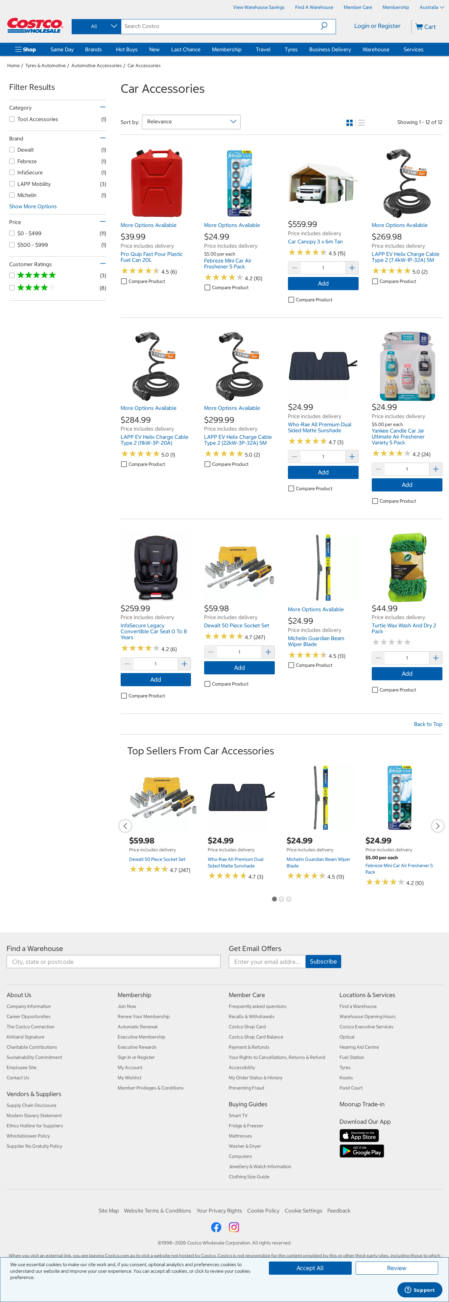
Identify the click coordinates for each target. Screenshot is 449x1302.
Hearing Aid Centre (359, 1047)
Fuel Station (352, 1057)
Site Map (109, 1210)
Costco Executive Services (366, 1027)
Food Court (351, 1088)
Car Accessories (144, 65)
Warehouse (376, 49)
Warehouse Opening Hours (368, 1016)
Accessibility (242, 1067)
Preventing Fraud (246, 1088)
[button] (328, 26)
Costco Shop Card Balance (256, 1037)
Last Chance (186, 49)
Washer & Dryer (245, 1146)
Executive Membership (141, 1037)
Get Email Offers (255, 948)
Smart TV (238, 1115)
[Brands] (103, 49)
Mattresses (240, 1136)
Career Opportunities (29, 1016)
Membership (227, 49)
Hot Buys (127, 49)
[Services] (425, 49)
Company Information (29, 1006)
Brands (93, 49)
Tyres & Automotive (45, 65)
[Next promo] (438, 826)
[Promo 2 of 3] (281, 899)
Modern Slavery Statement (34, 1115)
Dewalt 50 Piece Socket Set (157, 859)
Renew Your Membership (144, 1016)
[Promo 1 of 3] (274, 899)
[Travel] (272, 49)
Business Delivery (330, 49)
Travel (263, 49)
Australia (429, 7)
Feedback (338, 1210)
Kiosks (346, 1078)
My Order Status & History (255, 1078)
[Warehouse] (391, 49)
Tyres (291, 49)
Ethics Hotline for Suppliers (35, 1126)
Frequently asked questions (258, 1006)
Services (414, 49)
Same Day (62, 49)
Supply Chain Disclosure (32, 1105)
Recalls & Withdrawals (251, 1016)
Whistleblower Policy (28, 1136)
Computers (240, 1156)
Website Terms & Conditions (157, 1210)
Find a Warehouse (35, 948)
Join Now (127, 1006)
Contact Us (18, 1078)
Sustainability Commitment (34, 1057)
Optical (347, 1037)
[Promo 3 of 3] (288, 899)
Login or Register (377, 26)
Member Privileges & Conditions (151, 1088)
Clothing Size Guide (249, 1177)
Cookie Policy (263, 1210)
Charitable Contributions (32, 1047)
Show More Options (33, 206)
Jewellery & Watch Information (260, 1166)
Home (13, 65)
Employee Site (21, 1067)
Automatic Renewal (138, 1027)
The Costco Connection (31, 1027)
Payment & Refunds (249, 1047)
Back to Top (428, 724)
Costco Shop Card (247, 1027)
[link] (156, 215)
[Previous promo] (125, 826)
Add (323, 283)
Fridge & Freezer (246, 1126)
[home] (35, 25)
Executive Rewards (137, 1047)
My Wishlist (129, 1078)
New (154, 49)
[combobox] (96, 26)
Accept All (310, 1268)
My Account (130, 1067)
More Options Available (149, 225)
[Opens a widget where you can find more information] (419, 1290)
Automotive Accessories (96, 65)
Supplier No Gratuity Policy (34, 1146)
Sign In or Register (136, 1057)
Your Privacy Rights (219, 1210)
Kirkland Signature (25, 1037)
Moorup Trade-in (362, 1104)
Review (396, 1268)
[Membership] (243, 49)
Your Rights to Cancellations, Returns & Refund (277, 1057)
